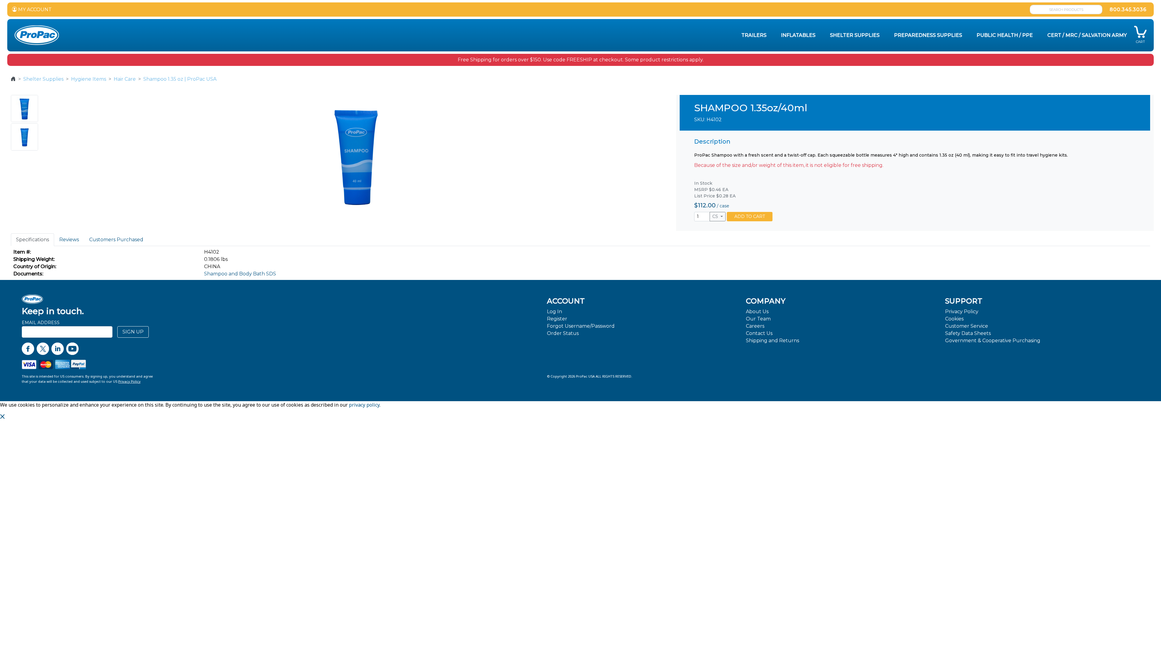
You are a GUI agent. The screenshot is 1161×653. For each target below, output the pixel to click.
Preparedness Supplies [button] (928, 35)
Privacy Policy (961, 311)
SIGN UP (133, 332)
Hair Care (125, 79)
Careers (755, 326)
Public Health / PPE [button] (1005, 35)
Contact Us (759, 333)
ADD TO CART (749, 216)
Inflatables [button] (798, 35)
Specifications (32, 239)
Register (557, 319)
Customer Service (966, 326)
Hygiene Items (88, 79)
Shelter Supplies (43, 79)
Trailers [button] (753, 35)
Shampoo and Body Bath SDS (240, 274)
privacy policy (364, 404)
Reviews (69, 239)
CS (715, 216)
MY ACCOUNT (34, 9)
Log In (554, 311)
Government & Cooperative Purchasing (992, 340)
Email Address (41, 322)
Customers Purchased (116, 239)
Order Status (563, 333)
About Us (757, 311)
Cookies (954, 319)
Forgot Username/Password (581, 326)
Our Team (758, 319)
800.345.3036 (1128, 9)
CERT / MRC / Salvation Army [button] (1087, 35)
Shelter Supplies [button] (855, 35)
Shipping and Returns (772, 340)
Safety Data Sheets (968, 333)
